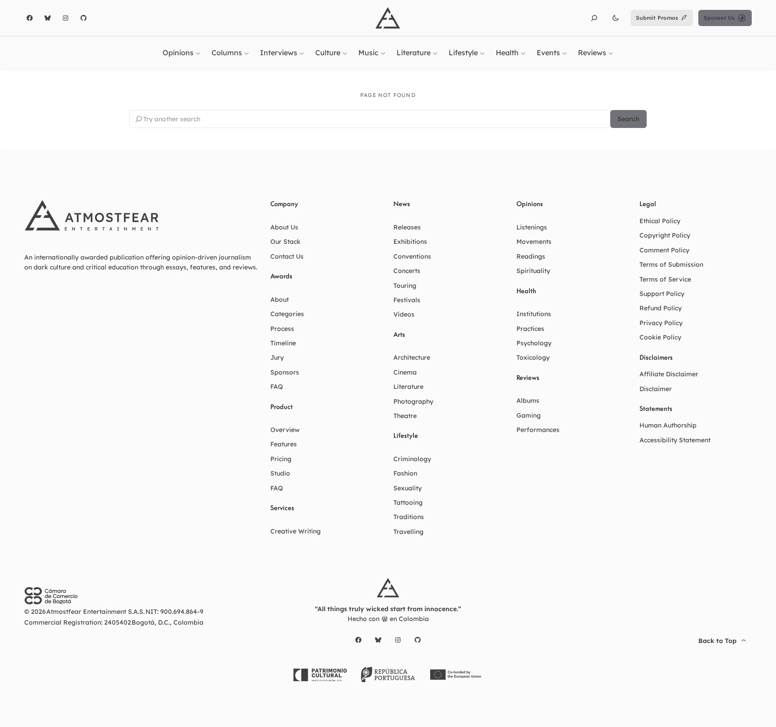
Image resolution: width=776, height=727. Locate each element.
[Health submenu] (523, 52)
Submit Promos (657, 17)
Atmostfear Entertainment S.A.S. (95, 612)
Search (628, 119)
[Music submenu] (383, 52)
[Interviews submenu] (301, 52)
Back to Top (717, 641)
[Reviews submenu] (610, 52)
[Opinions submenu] (198, 52)
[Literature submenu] (435, 52)
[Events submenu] (564, 52)
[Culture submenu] (345, 52)
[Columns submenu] (246, 52)
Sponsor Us (719, 17)
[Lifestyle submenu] (482, 52)
